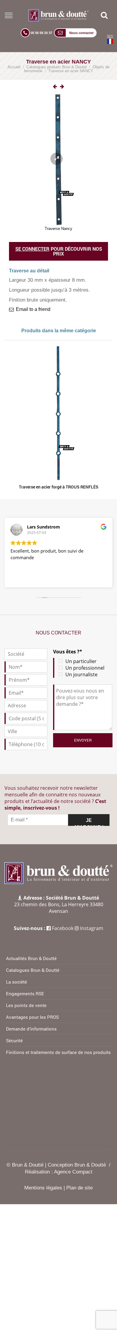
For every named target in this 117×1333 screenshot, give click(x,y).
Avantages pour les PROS (32, 1017)
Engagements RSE (25, 993)
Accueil (14, 67)
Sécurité (14, 1040)
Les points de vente (26, 1005)
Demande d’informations (31, 1029)
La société (16, 982)
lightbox (63, 87)
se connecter (32, 249)
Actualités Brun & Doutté (31, 958)
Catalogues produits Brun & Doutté (56, 67)
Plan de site (79, 1188)
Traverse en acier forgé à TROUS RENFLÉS (58, 487)
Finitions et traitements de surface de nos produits (58, 1052)
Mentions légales (43, 1188)
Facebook (63, 928)
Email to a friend (33, 309)
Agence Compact (73, 1172)
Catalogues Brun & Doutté (32, 970)
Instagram (91, 928)
